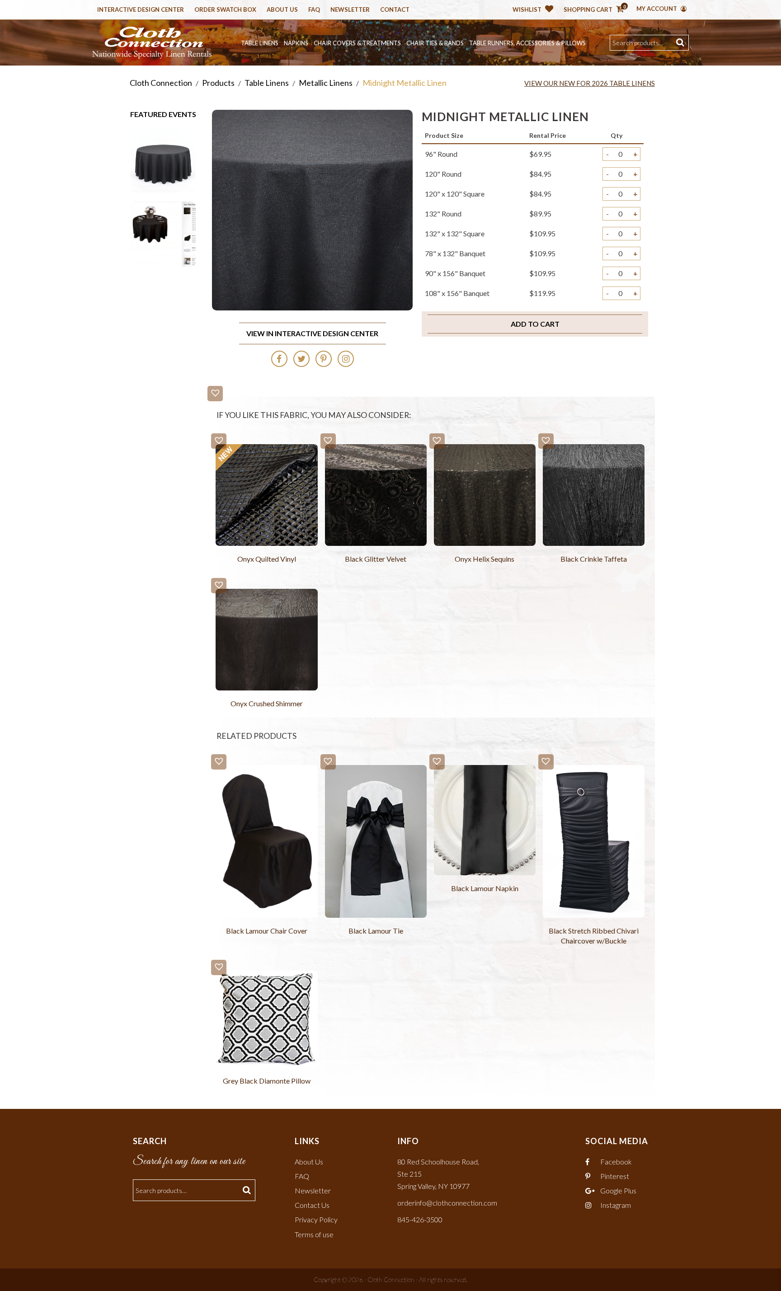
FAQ (302, 1176)
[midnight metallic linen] (163, 159)
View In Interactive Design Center (312, 333)
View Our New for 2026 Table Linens (589, 83)
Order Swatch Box (225, 10)
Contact (394, 10)
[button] (215, 393)
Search (681, 43)
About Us (282, 10)
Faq (314, 10)
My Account (657, 8)
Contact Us (312, 1205)
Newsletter (350, 10)
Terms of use (314, 1234)
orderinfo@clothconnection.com (447, 1202)
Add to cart (535, 323)
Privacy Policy (316, 1219)
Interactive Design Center (140, 10)
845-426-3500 (419, 1219)
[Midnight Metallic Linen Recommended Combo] (163, 233)
